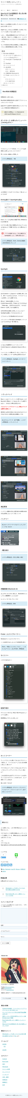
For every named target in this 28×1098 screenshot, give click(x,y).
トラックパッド (10, 65)
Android (4, 1059)
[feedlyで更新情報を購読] (8, 865)
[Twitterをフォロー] (2, 865)
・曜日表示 (12, 71)
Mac (3, 869)
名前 (2, 925)
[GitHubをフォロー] (5, 865)
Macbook (7, 869)
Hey (15, 1036)
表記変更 (8, 67)
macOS (13, 869)
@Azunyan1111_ (10, 987)
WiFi (3, 1064)
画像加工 (4, 1082)
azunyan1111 (10, 990)
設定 (3, 1085)
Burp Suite (5, 1061)
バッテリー (12, 69)
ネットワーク (6, 1072)
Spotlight (8, 63)
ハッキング (5, 1074)
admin (4, 871)
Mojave (18, 869)
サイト (3, 936)
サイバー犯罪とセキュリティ (11, 2)
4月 (5, 1046)
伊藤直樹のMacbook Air (12, 73)
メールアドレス (5, 931)
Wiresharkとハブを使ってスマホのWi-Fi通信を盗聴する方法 (15, 888)
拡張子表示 (12, 81)
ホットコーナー (10, 83)
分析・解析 (5, 1077)
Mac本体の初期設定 (8, 53)
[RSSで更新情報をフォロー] (11, 865)
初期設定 (21, 18)
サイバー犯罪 (6, 1069)
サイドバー (12, 79)
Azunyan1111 (8, 988)
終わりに (5, 85)
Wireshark (5, 1066)
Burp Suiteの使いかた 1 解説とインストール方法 (15, 894)
